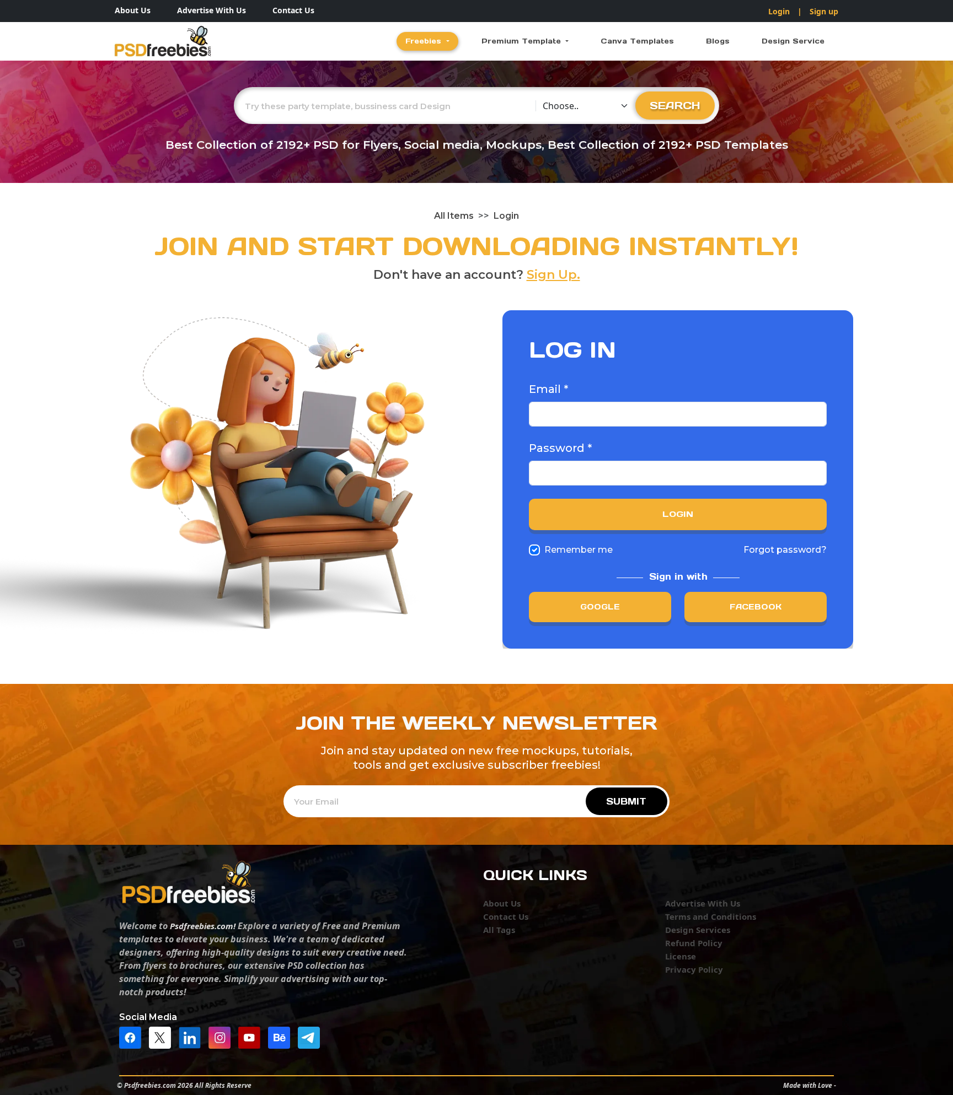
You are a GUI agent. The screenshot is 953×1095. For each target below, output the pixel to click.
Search (675, 105)
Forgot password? (785, 549)
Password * (560, 448)
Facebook (755, 607)
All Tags (499, 929)
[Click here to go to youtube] (252, 1036)
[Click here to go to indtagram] (222, 1036)
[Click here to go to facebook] (133, 1036)
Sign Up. (553, 274)
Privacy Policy (694, 969)
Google (600, 607)
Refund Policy (693, 942)
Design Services (697, 929)
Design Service (793, 41)
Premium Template (522, 41)
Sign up (824, 11)
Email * (548, 389)
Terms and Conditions (710, 916)
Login (779, 11)
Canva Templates (637, 41)
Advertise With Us (211, 10)
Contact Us (293, 10)
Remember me (578, 549)
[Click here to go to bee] (282, 1036)
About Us (133, 10)
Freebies (424, 41)
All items (454, 216)
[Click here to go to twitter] (162, 1036)
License (680, 956)
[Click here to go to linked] (192, 1036)
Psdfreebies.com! (202, 925)
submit (626, 801)
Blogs (718, 41)
